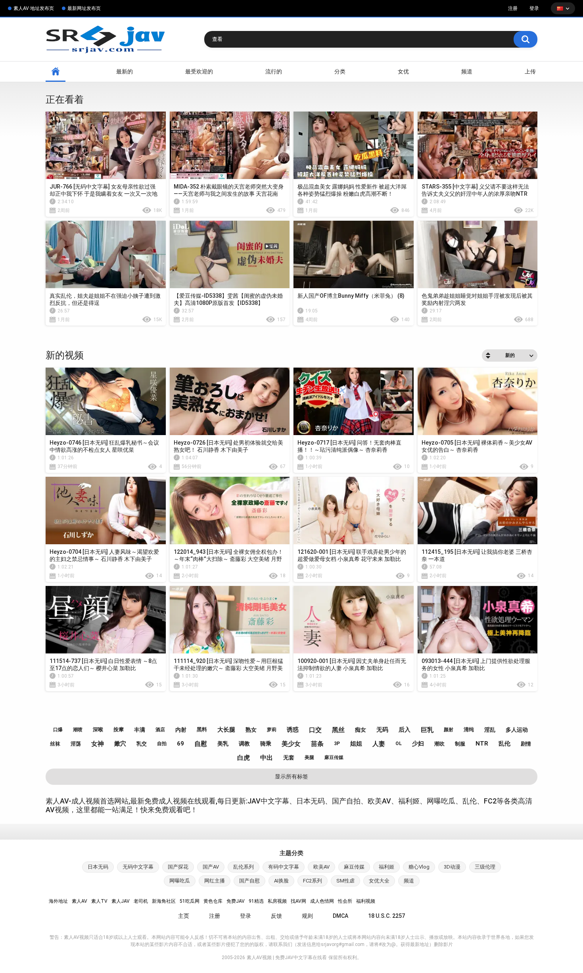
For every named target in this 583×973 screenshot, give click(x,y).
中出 (266, 757)
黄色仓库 (212, 901)
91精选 (256, 901)
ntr (482, 743)
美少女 (291, 744)
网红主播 (214, 881)
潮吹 (439, 744)
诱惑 (293, 729)
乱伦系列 (243, 867)
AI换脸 (281, 881)
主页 (183, 916)
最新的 (124, 71)
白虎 (243, 757)
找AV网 (298, 901)
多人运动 (517, 729)
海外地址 (58, 901)
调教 (244, 743)
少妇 (418, 743)
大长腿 (226, 729)
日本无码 (98, 867)
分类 (339, 71)
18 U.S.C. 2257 (386, 916)
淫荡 (76, 744)
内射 (180, 729)
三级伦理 (485, 867)
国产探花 (178, 867)
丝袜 (55, 744)
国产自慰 (249, 881)
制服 (460, 744)
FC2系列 (312, 881)
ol (398, 743)
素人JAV (120, 901)
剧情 (526, 744)
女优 (403, 71)
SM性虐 (345, 881)
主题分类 (291, 853)
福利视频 (365, 901)
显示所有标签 (291, 776)
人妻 (378, 744)
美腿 (309, 757)
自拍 (162, 743)
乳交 (141, 744)
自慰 (200, 744)
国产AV (211, 867)
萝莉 (271, 729)
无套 (288, 757)
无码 (382, 729)
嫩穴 (120, 743)
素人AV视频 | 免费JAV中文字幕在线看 (287, 957)
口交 (315, 730)
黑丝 (338, 730)
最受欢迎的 (199, 71)
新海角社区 (164, 901)
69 (180, 743)
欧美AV (321, 867)
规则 (307, 916)
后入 (404, 729)
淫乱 (489, 729)
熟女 (251, 729)
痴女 (360, 729)
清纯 (469, 729)
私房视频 (277, 901)
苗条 (317, 744)
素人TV (99, 901)
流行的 (273, 71)
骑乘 (265, 743)
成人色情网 (322, 901)
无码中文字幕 (138, 867)
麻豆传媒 (333, 757)
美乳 (222, 743)
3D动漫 (452, 867)
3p (337, 743)
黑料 (202, 729)
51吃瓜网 (189, 901)
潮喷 (77, 729)
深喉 (98, 729)
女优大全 (379, 881)
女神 (97, 744)
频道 (466, 71)
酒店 (160, 729)
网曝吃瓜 (179, 881)
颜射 (448, 729)
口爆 (58, 729)
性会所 (345, 901)
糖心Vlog (419, 867)
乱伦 (504, 743)
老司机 (141, 901)
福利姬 (386, 867)
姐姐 (356, 743)
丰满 (139, 729)
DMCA (340, 916)
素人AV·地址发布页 (33, 8)
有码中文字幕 (283, 867)
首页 (55, 72)
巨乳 (427, 730)
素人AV (79, 901)
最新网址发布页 (84, 8)
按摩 (118, 729)
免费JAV (235, 901)
